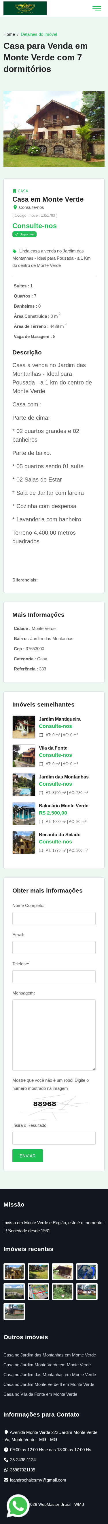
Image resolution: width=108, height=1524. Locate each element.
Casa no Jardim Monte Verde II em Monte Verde (48, 1384)
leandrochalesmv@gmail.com (38, 1479)
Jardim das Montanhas (64, 776)
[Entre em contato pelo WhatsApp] (18, 1505)
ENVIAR (28, 1155)
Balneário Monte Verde (63, 805)
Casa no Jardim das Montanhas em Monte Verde (49, 1354)
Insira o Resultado (29, 1125)
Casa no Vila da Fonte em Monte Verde (40, 1394)
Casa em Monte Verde (48, 199)
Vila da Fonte (53, 748)
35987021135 (22, 1469)
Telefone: (20, 963)
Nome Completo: (28, 905)
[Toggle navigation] (97, 8)
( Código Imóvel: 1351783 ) (34, 215)
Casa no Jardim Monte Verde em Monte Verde (47, 1364)
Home (9, 34)
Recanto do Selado (60, 834)
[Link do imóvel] (15, 1272)
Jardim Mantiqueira (60, 719)
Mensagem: (23, 992)
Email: (18, 934)
